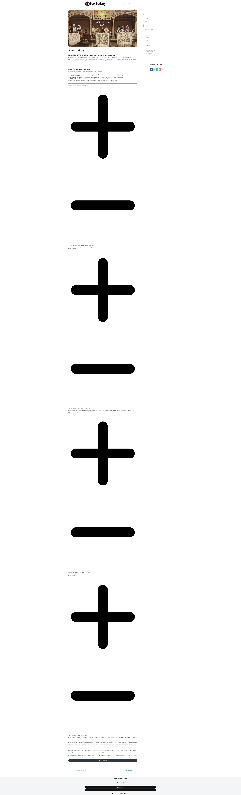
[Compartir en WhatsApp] (157, 69)
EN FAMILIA (148, 48)
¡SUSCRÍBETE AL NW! (120, 787)
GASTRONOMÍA (149, 53)
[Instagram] (121, 783)
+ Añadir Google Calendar (78, 770)
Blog (113, 793)
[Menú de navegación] (129, 4)
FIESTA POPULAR (149, 51)
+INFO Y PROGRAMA (103, 760)
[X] (119, 783)
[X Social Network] (154, 69)
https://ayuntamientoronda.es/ (152, 42)
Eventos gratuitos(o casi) (151, 50)
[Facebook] (117, 783)
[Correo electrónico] (160, 69)
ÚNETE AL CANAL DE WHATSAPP (120, 790)
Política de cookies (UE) (124, 793)
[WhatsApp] (124, 783)
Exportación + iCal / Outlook (127, 770)
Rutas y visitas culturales (150, 54)
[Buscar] (124, 4)
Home (86, 9)
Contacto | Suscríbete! (135, 9)
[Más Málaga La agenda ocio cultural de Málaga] (96, 4)
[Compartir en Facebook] (151, 69)
